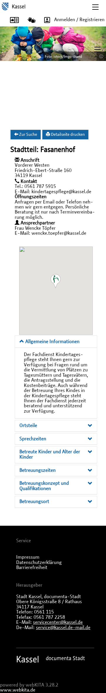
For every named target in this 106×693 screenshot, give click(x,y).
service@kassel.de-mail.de (63, 627)
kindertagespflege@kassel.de (61, 191)
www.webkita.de (17, 690)
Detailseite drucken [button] (67, 135)
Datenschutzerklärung (39, 562)
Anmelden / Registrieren (79, 19)
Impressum (27, 557)
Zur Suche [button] (27, 135)
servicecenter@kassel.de (58, 622)
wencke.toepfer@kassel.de (59, 233)
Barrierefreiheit (31, 567)
